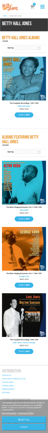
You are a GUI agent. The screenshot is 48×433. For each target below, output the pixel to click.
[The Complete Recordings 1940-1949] (24, 315)
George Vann (24, 276)
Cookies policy (8, 386)
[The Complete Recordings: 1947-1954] (24, 78)
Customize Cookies (25, 413)
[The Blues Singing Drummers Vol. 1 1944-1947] (24, 249)
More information (9, 413)
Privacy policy (7, 382)
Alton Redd (24, 210)
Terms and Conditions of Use (14, 379)
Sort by (10, 48)
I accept (24, 427)
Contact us (6, 375)
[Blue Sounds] (10, 7)
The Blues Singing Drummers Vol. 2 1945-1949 (24, 207)
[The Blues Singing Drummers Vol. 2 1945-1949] (24, 182)
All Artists (6, 392)
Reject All (24, 419)
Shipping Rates (8, 389)
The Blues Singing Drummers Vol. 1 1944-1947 (24, 273)
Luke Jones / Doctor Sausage (24, 343)
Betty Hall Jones (24, 106)
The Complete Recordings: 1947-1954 (24, 103)
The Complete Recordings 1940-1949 (24, 340)
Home (5, 16)
